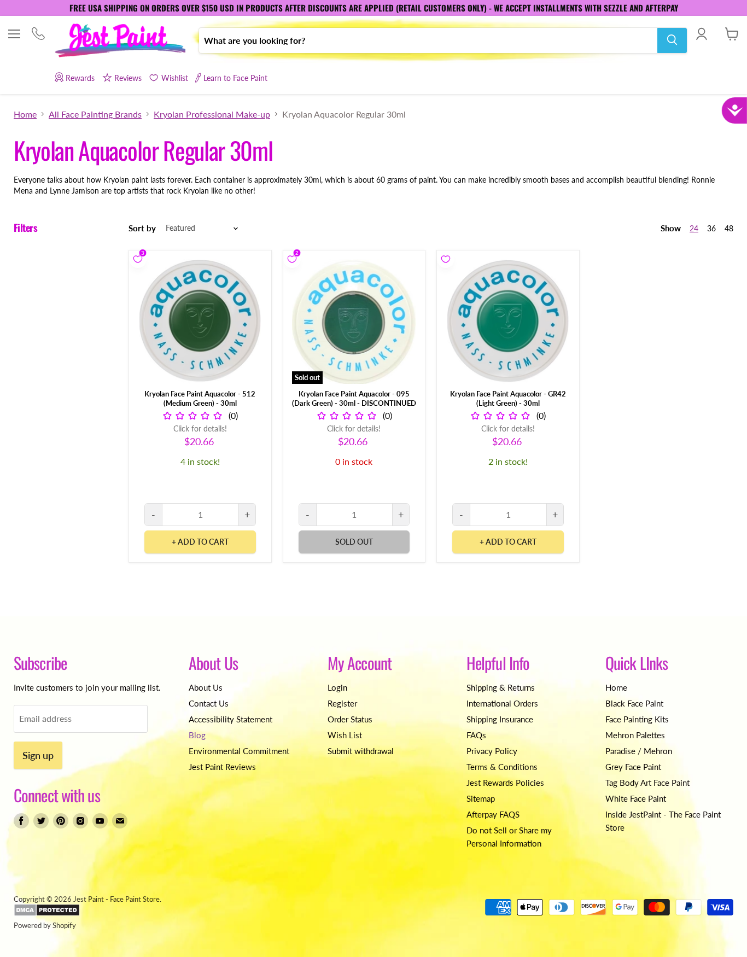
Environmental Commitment (239, 751)
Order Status (350, 719)
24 (694, 228)
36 (711, 228)
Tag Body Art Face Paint (647, 782)
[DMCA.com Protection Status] (47, 913)
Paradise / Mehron (638, 751)
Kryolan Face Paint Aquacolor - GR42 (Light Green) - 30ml (508, 398)
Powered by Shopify (45, 925)
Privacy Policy (491, 751)
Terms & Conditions (502, 767)
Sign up (38, 755)
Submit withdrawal (361, 751)
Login (337, 687)
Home (25, 114)
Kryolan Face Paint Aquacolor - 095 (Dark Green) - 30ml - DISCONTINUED (354, 398)
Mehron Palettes (635, 735)
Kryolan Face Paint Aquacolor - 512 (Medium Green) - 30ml (199, 398)
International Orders (502, 703)
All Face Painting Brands (95, 114)
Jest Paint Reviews (222, 767)
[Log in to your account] (701, 33)
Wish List (345, 735)
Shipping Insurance (499, 719)
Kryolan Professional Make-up (212, 114)
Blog (197, 735)
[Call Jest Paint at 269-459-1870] (38, 34)
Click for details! (200, 428)
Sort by (142, 228)
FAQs (476, 735)
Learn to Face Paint (235, 78)
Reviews (128, 78)
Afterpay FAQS (493, 814)
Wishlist (174, 78)
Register (342, 703)
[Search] (672, 39)
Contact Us (209, 703)
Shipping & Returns (500, 687)
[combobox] (428, 39)
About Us (206, 687)
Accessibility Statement (230, 719)
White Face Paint (635, 798)
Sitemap (480, 798)
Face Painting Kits (637, 719)
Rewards (80, 78)
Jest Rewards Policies (505, 782)
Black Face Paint (634, 703)
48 (729, 228)
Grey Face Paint (633, 767)
